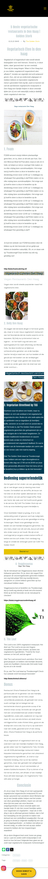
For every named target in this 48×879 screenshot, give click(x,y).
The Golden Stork (33, 42)
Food (30, 860)
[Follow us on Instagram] (3, 868)
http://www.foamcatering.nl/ (15, 269)
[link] (23, 111)
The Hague (16, 855)
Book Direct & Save (24, 872)
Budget (24, 860)
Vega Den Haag (24, 566)
